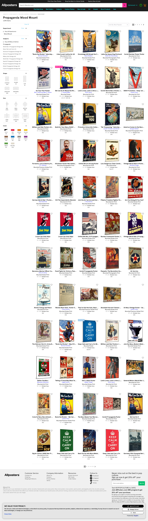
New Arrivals (81, 9)
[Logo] (9, 5)
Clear (22, 38)
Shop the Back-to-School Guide (74, 1)
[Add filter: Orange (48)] (19, 129)
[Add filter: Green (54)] (6, 143)
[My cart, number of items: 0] (145, 5)
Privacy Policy (7, 514)
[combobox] (70, 5)
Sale (114, 9)
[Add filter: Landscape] (7, 88)
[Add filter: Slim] (24, 79)
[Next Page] (143, 25)
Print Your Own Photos (54, 1)
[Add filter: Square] (16, 79)
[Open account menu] (136, 5)
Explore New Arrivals (94, 1)
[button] (54, 1)
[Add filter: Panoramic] (16, 88)
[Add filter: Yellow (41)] (26, 129)
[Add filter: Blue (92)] (13, 136)
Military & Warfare (24, 14)
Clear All (26, 24)
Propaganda (33, 14)
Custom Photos (69, 9)
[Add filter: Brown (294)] (6, 136)
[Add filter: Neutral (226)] (13, 143)
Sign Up (142, 483)
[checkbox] (7, 106)
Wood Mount (41, 14)
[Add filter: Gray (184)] (19, 136)
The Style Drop (38, 9)
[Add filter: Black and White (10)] (6, 129)
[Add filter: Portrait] (7, 79)
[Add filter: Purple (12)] (26, 136)
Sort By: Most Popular (115, 24)
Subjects (5, 14)
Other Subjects (13, 14)
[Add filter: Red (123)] (13, 129)
